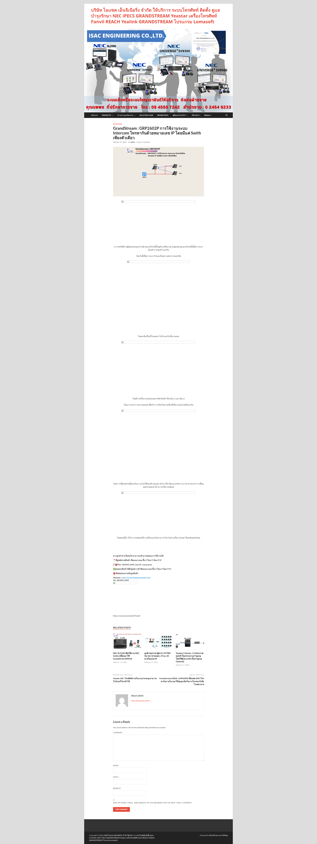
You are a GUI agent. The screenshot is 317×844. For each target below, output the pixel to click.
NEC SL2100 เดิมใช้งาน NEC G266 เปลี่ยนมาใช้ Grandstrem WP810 (126, 656)
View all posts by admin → (141, 700)
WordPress (213, 835)
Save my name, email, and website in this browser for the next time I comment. (152, 803)
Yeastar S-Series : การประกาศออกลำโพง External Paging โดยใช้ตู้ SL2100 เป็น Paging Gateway (189, 657)
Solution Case (146, 115)
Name (116, 766)
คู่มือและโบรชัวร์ (179, 115)
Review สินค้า (163, 115)
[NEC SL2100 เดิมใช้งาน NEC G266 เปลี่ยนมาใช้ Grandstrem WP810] (127, 642)
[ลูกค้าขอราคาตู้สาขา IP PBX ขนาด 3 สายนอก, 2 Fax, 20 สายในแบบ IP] (158, 642)
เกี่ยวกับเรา (196, 115)
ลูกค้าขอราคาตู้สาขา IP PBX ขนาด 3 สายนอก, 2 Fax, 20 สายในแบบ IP (157, 656)
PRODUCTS (106, 115)
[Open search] (226, 115)
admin (133, 142)
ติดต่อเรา (207, 115)
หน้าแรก (94, 115)
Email (116, 777)
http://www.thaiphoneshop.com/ (136, 577)
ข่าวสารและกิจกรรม (125, 115)
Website (117, 788)
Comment (118, 733)
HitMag (224, 835)
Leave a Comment (143, 142)
